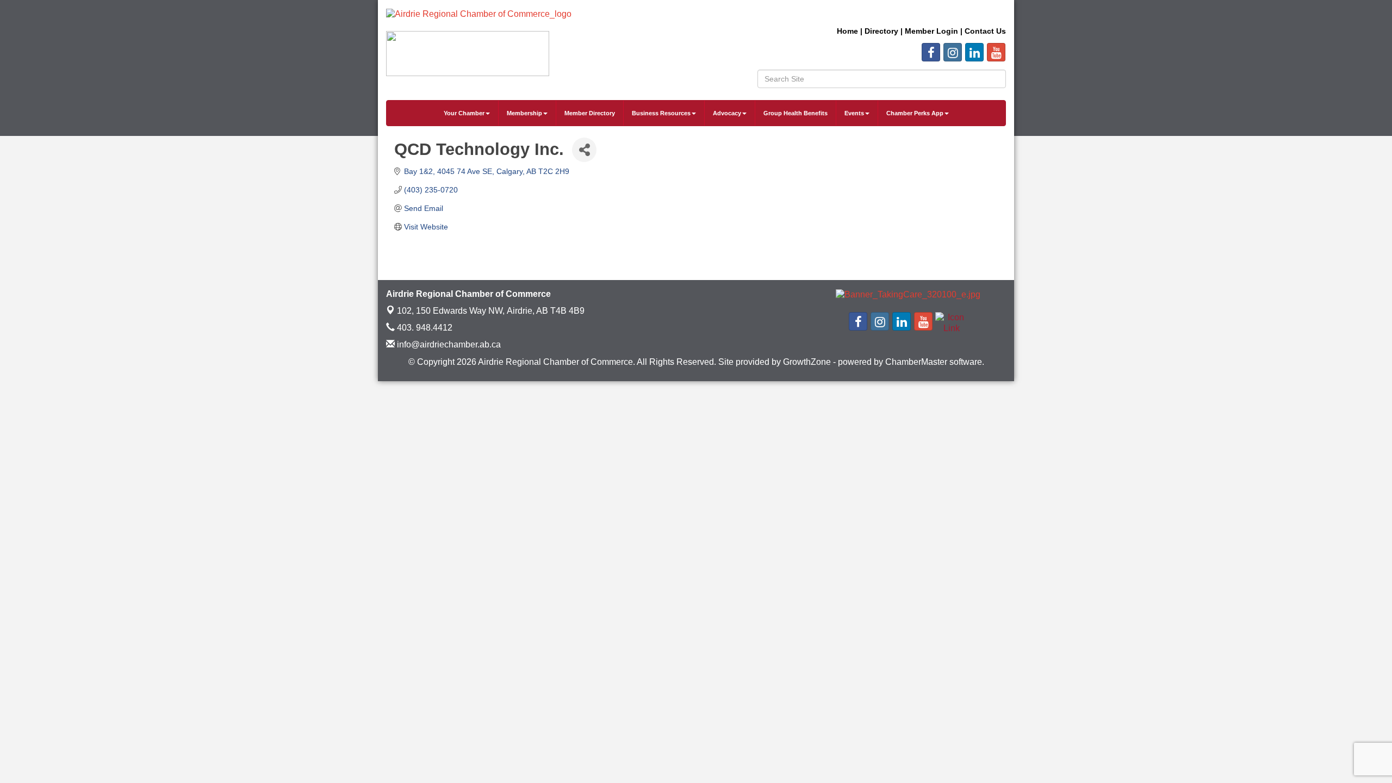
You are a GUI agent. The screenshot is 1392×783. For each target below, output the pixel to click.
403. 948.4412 (423, 327)
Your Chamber (464, 113)
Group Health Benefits (795, 113)
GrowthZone (807, 361)
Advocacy (727, 113)
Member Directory (589, 113)
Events (854, 113)
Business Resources (661, 113)
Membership (524, 113)
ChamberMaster (916, 361)
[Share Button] (584, 150)
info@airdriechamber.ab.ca (448, 344)
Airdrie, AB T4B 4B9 (491, 310)
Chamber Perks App (914, 113)
